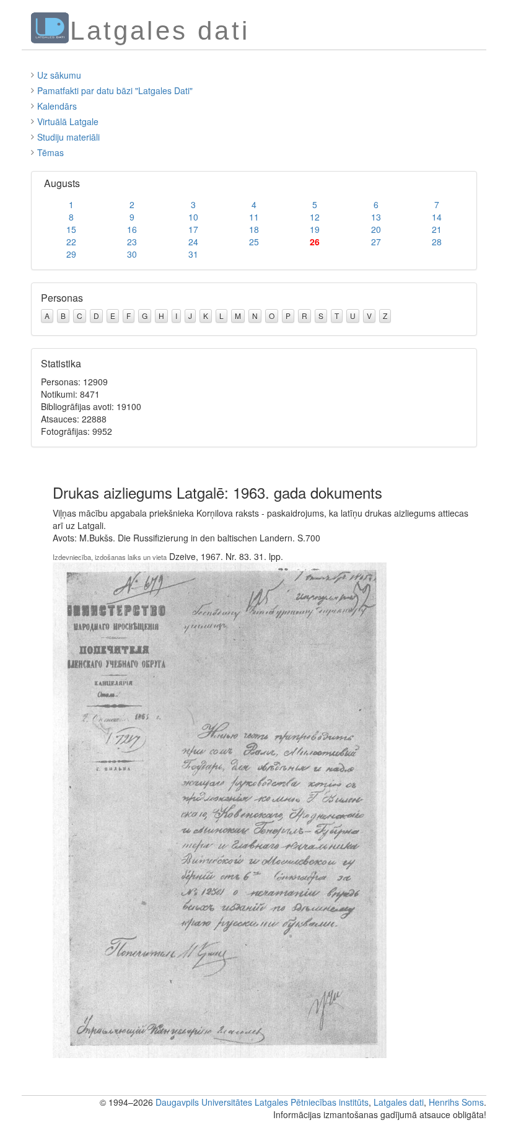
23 (132, 241)
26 (315, 241)
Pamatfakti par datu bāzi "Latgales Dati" (115, 90)
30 (132, 254)
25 (254, 241)
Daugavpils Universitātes (203, 1102)
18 (254, 229)
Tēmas (50, 152)
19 (315, 229)
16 (132, 229)
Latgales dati (399, 1102)
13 (376, 217)
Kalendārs (57, 106)
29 (71, 254)
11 (254, 217)
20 (376, 229)
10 (193, 217)
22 (71, 241)
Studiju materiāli (68, 137)
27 (376, 241)
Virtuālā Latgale (68, 121)
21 (437, 229)
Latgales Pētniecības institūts (312, 1102)
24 (193, 241)
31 (193, 254)
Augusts (62, 183)
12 (315, 217)
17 (193, 229)
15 (71, 229)
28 (437, 241)
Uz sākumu (59, 75)
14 (437, 217)
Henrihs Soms (456, 1102)
